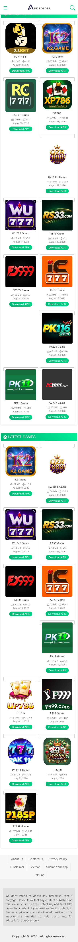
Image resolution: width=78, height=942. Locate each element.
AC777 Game (57, 402)
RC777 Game (21, 114)
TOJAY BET (21, 56)
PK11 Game (21, 403)
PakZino (39, 875)
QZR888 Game (57, 177)
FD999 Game (21, 290)
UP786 (21, 713)
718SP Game (21, 826)
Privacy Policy (58, 859)
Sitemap (35, 867)
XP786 (57, 113)
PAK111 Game (20, 769)
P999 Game (57, 713)
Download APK (21, 70)
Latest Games (21, 437)
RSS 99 (57, 769)
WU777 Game (20, 233)
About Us (17, 859)
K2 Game (57, 56)
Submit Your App (57, 867)
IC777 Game (57, 290)
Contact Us (36, 859)
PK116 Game (57, 346)
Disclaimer (17, 867)
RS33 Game (57, 233)
